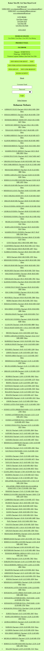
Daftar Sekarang (22, 100)
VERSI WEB (6, 9)
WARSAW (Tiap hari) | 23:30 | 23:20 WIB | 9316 (20, 627)
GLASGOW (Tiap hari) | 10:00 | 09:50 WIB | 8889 (20, 325)
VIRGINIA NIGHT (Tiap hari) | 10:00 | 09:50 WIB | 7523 (22, 314)
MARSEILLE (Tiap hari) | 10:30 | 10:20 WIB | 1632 (20, 341)
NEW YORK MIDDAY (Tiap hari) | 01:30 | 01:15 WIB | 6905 (22, 164)
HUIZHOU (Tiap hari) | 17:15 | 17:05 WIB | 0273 (19, 475)
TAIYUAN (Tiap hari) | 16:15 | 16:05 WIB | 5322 (19, 462)
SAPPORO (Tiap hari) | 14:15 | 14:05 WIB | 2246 (19, 433)
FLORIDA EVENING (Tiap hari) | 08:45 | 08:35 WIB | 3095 (21, 252)
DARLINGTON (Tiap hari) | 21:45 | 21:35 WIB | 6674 (20, 562)
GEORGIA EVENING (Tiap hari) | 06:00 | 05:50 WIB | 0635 (22, 211)
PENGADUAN (13, 69)
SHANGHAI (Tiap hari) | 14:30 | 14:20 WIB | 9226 (20, 436)
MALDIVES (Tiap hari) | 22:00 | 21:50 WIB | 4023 (20, 570)
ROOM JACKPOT (22, 73)
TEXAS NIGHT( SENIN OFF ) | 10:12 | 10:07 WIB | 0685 (21, 328)
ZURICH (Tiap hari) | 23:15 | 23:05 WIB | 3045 (20, 613)
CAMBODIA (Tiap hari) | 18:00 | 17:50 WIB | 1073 (20, 499)
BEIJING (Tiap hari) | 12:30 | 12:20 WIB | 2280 (20, 383)
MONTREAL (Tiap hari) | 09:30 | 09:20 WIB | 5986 (20, 297)
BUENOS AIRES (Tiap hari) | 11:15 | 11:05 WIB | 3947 (21, 356)
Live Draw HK (22, 23)
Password (22, 89)
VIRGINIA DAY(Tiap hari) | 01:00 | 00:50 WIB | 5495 (20, 161)
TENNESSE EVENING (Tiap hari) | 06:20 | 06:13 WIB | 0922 (22, 216)
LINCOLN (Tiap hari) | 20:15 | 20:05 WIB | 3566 (20, 531)
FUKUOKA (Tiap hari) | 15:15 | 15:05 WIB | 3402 (20, 448)
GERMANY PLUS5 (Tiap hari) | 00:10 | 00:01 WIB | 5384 (22, 109)
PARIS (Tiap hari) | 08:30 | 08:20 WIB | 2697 (20, 249)
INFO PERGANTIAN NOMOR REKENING (22, 65)
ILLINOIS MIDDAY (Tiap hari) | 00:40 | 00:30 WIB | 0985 (21, 141)
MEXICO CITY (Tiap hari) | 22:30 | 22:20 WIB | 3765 (20, 576)
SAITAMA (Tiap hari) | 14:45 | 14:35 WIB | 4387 (20, 440)
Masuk (22, 78)
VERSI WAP (12, 11)
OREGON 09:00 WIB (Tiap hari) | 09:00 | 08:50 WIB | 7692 (21, 265)
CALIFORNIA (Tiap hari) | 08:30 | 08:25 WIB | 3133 (19, 246)
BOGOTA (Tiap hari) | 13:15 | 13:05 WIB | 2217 (20, 395)
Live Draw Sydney (22, 19)
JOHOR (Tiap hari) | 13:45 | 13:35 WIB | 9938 (19, 401)
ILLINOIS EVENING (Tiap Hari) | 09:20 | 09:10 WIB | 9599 (22, 282)
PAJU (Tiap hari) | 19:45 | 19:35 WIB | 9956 (20, 521)
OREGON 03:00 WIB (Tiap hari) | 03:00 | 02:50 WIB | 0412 (21, 185)
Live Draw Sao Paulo (22, 25)
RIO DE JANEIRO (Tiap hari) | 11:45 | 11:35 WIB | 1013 (21, 366)
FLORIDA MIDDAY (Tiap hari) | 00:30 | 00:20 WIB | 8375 (21, 135)
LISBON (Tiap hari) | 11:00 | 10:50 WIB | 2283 (20, 352)
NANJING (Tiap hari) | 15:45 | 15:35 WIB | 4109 (20, 456)
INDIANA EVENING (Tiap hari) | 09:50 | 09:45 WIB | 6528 (21, 304)
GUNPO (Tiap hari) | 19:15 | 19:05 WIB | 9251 (19, 515)
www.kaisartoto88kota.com (19, 9)
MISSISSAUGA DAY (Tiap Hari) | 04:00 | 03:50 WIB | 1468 (22, 190)
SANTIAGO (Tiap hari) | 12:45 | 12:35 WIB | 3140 (20, 386)
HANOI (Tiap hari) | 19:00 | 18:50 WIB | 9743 (19, 512)
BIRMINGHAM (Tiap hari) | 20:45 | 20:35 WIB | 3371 (20, 539)
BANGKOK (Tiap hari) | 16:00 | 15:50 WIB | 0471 (20, 459)
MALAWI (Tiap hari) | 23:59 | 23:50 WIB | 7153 (20, 649)
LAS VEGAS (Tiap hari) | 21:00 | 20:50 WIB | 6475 (20, 547)
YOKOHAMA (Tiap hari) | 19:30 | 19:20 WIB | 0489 (19, 518)
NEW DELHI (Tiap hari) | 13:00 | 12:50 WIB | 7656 (20, 389)
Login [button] (22, 95)
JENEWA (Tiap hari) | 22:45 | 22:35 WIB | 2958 (20, 579)
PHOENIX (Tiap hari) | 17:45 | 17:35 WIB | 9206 (20, 491)
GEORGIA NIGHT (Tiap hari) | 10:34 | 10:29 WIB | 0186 (22, 344)
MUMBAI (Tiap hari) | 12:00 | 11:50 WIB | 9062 (20, 376)
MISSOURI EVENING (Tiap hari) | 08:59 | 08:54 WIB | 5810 (22, 260)
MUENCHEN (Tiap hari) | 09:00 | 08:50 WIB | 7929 (20, 270)
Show (22, 111)
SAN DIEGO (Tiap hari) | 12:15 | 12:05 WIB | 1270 (20, 380)
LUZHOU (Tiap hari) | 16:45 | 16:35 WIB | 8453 (20, 468)
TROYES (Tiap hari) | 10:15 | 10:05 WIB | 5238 (20, 333)
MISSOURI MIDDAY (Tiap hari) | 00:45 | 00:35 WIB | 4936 (22, 146)
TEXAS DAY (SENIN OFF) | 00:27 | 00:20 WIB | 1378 (21, 130)
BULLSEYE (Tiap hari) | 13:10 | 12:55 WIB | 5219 (20, 392)
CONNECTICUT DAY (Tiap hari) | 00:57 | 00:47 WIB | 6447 (22, 156)
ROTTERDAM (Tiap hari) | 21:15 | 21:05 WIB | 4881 (19, 550)
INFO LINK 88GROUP (28, 69)
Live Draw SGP (22, 21)
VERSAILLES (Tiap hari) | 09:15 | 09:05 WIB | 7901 (19, 279)
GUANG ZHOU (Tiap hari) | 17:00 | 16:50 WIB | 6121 (20, 472)
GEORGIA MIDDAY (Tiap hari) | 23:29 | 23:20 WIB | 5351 (21, 622)
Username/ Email (22, 84)
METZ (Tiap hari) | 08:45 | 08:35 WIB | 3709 (20, 257)
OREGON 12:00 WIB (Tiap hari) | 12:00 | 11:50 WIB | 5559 (21, 371)
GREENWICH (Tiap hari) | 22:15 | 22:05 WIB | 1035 (19, 573)
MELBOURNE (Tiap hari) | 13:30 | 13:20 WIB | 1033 (19, 398)
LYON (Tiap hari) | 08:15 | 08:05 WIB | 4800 (20, 243)
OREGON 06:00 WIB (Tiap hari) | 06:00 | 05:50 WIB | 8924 (21, 201)
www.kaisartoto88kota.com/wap (26, 11)
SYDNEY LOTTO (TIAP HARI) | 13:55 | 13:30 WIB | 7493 (21, 404)
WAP (31, 61)
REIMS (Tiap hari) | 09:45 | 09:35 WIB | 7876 (19, 301)
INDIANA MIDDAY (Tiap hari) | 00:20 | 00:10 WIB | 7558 (21, 115)
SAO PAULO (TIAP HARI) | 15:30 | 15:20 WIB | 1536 (21, 451)
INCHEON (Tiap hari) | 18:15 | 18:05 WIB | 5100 (19, 503)
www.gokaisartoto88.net (35, 9)
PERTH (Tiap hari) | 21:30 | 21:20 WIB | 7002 (19, 558)
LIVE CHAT (22, 30)
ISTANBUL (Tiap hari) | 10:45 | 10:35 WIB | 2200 (19, 349)
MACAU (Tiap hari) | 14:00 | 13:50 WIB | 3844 (20, 430)
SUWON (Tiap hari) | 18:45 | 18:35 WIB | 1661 (20, 509)
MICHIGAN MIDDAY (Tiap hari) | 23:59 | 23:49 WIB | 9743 (22, 638)
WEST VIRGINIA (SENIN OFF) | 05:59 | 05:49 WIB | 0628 (21, 196)
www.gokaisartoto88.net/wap (21, 13)
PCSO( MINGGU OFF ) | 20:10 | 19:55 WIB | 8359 (20, 527)
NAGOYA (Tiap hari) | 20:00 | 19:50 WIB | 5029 (20, 524)
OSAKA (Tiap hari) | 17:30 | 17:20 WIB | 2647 (19, 478)
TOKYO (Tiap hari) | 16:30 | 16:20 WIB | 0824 (19, 465)
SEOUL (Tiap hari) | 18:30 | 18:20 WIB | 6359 (19, 506)
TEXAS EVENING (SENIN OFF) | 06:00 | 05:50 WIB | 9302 (22, 206)
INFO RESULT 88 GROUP (19, 61)
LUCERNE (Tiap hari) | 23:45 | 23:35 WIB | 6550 (19, 630)
